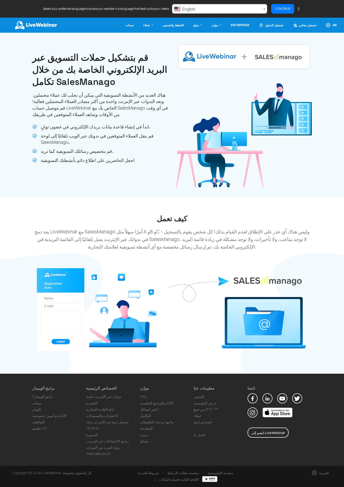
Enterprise (240, 25)
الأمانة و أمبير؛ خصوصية (49, 415)
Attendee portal (98, 453)
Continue (282, 9)
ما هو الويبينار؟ (42, 396)
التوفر (36, 409)
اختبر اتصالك (149, 409)
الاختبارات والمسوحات (102, 415)
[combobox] (219, 9)
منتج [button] (196, 25)
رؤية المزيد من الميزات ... (104, 447)
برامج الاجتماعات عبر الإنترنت (107, 441)
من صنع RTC (206, 409)
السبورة (91, 434)
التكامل (145, 415)
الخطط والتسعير (173, 25)
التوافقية (38, 422)
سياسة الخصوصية (220, 472)
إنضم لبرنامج (203, 422)
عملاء (197, 415)
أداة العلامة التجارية (100, 409)
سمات (130, 25)
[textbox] (219, 9)
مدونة (144, 434)
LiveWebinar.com (35, 25)
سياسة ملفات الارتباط (183, 472)
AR (334, 25)
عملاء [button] (147, 25)
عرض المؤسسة (205, 403)
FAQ (143, 396)
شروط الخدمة (148, 472)
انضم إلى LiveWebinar (268, 432)
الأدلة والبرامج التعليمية (156, 403)
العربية (323, 472)
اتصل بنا (199, 434)
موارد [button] (215, 25)
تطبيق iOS (39, 428)
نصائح (144, 441)
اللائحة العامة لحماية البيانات (179, 479)
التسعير (199, 396)
